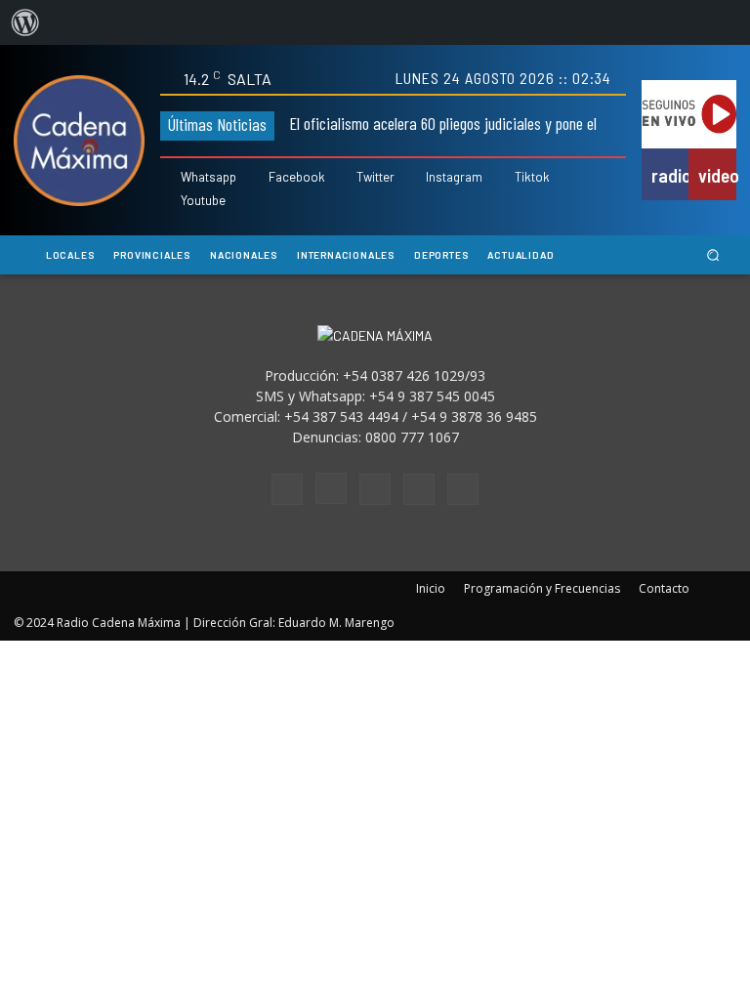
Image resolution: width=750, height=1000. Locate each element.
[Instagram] (414, 178)
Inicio (430, 588)
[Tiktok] (503, 178)
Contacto (664, 588)
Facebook (297, 177)
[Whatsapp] (169, 178)
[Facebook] (256, 178)
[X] (419, 489)
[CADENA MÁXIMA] (79, 140)
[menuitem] (25, 22)
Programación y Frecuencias (542, 588)
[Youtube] (169, 200)
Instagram (454, 177)
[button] (713, 255)
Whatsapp (208, 177)
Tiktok (532, 177)
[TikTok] (375, 489)
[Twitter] (345, 178)
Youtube (203, 200)
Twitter (375, 177)
